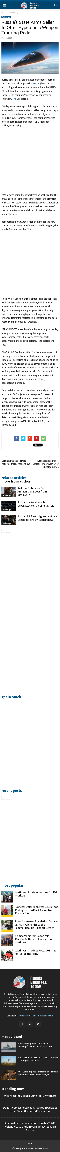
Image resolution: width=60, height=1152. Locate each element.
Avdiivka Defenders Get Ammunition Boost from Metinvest (32, 492)
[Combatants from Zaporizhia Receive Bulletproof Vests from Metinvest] (7, 940)
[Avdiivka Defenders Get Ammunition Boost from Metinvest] (8, 492)
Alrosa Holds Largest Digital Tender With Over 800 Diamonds (46, 463)
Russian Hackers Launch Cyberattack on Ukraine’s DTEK (35, 504)
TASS (15, 98)
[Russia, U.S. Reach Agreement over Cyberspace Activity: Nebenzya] (8, 520)
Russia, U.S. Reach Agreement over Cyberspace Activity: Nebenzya (37, 518)
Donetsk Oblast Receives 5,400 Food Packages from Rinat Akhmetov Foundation (36, 910)
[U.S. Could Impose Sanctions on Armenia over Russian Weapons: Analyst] (8, 1075)
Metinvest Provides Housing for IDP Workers (30, 1095)
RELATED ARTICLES (14, 478)
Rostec (36, 83)
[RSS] (30, 1024)
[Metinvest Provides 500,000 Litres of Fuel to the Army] (7, 955)
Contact (30, 1143)
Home (4, 12)
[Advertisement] (30, 161)
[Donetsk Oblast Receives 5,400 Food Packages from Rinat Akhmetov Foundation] (7, 911)
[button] (56, 5)
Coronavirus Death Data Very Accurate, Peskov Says (15, 462)
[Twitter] (38, 1024)
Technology (14, 12)
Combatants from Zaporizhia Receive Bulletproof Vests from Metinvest (34, 939)
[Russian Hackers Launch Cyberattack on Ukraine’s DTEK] (8, 506)
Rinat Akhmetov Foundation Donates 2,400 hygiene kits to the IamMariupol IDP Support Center (37, 925)
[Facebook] (22, 1024)
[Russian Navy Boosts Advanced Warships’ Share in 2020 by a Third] (8, 1047)
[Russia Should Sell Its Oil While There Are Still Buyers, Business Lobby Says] (8, 1061)
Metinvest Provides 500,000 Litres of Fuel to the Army (35, 952)
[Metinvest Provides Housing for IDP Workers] (7, 897)
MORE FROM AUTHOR (16, 481)
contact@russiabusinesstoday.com (35, 1015)
